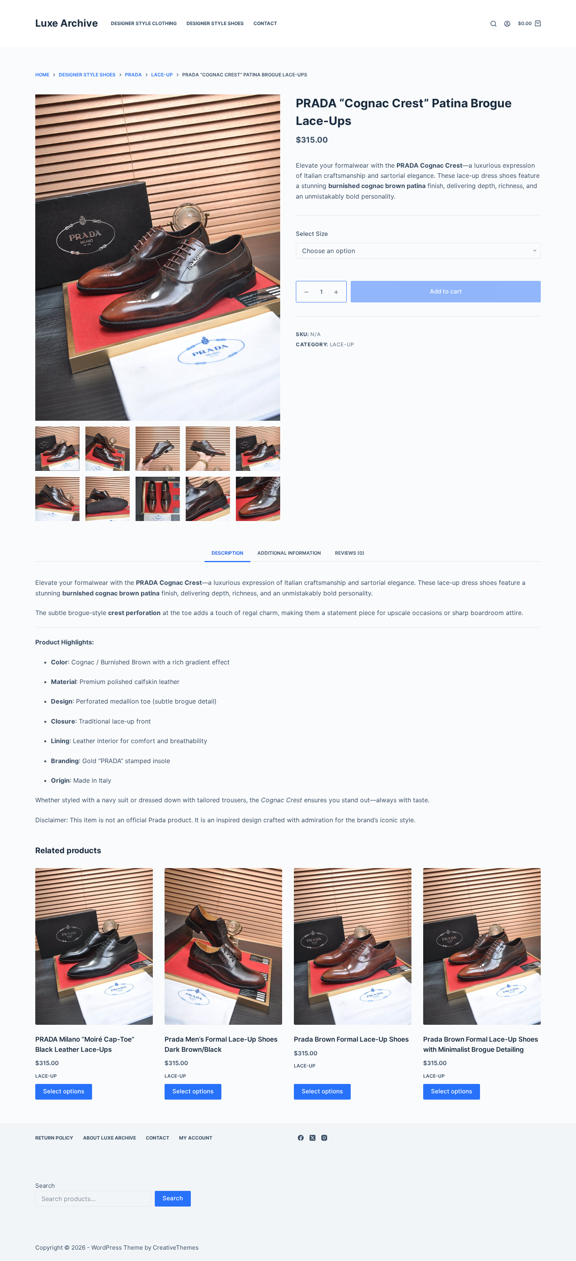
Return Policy (54, 1138)
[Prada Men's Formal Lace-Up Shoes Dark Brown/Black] (223, 946)
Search (45, 1185)
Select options (63, 1091)
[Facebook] (301, 1138)
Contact (265, 23)
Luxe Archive (66, 23)
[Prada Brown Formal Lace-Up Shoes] (352, 946)
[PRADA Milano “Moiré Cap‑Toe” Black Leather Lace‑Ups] (94, 946)
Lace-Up (342, 344)
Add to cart (446, 291)
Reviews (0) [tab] (349, 553)
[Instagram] (324, 1138)
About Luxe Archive (109, 1138)
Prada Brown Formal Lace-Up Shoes (351, 1039)
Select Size (312, 233)
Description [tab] (227, 553)
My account (195, 1138)
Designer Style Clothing (144, 23)
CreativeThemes (176, 1247)
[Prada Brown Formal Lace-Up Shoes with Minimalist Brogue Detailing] (482, 946)
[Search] (493, 24)
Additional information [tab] (289, 553)
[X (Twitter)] (312, 1138)
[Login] (507, 24)
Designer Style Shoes (215, 23)
